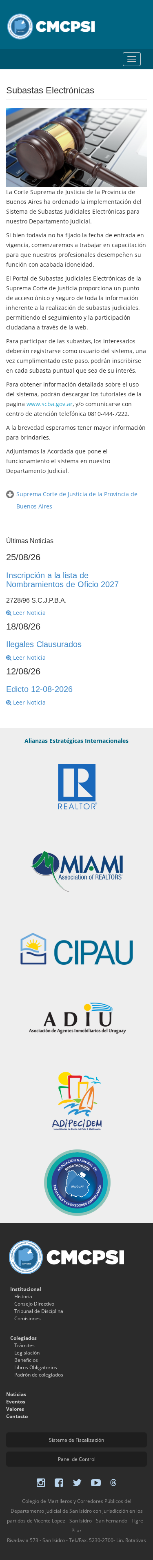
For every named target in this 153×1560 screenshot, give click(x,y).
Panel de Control (76, 1459)
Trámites (24, 1345)
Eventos (15, 1401)
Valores (15, 1408)
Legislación (27, 1352)
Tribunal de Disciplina (38, 1311)
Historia (23, 1296)
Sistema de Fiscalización (76, 1439)
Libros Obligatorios (35, 1367)
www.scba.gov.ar (50, 404)
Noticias (16, 1394)
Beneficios (26, 1360)
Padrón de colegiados (38, 1374)
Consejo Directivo (34, 1303)
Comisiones (27, 1318)
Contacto (17, 1416)
